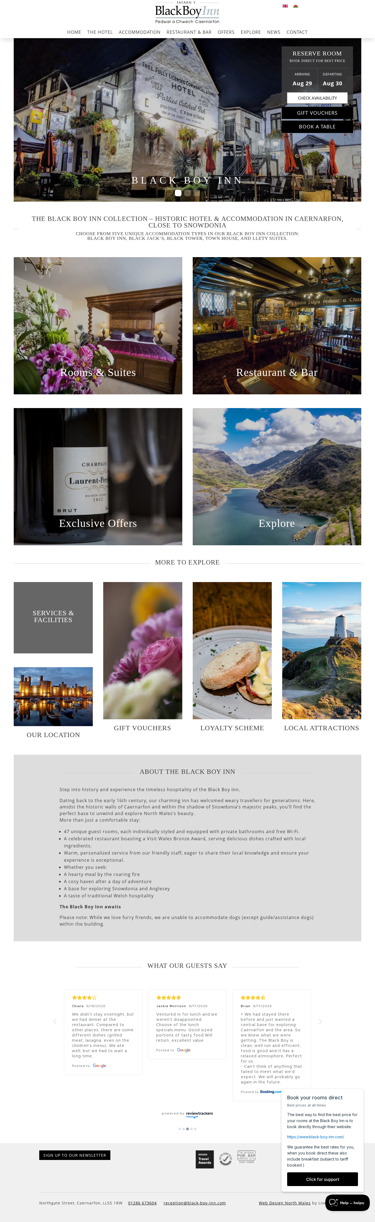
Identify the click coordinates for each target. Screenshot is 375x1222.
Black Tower (185, 238)
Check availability (317, 98)
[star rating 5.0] (103, 997)
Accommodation (140, 32)
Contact (297, 32)
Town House (221, 238)
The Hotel (100, 32)
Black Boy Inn (106, 238)
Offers (226, 32)
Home (74, 32)
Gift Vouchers (317, 113)
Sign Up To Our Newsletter (74, 1170)
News (274, 32)
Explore (251, 32)
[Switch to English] (285, 5)
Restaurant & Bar (189, 32)
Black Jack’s (146, 238)
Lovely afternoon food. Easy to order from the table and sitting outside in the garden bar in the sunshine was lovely (103, 1025)
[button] (55, 1021)
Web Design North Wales (285, 1218)
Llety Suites (269, 238)
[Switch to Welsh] (295, 5)
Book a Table (317, 126)
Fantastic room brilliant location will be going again (185, 1017)
